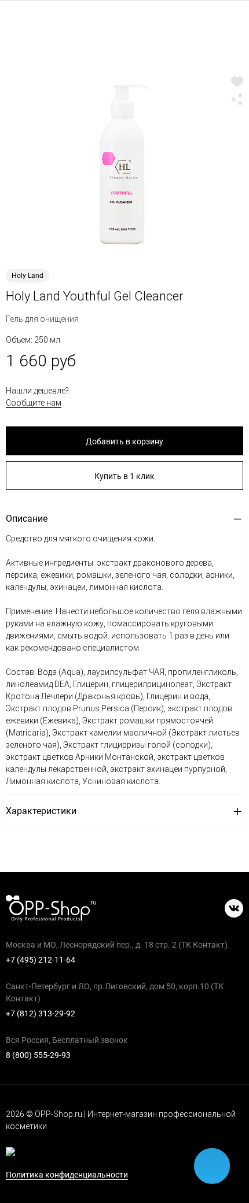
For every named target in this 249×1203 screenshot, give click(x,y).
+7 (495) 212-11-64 (40, 959)
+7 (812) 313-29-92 (40, 1013)
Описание (26, 518)
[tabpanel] (124, 164)
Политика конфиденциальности (67, 1175)
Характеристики (41, 810)
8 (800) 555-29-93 (38, 1055)
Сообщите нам (33, 402)
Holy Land (27, 276)
